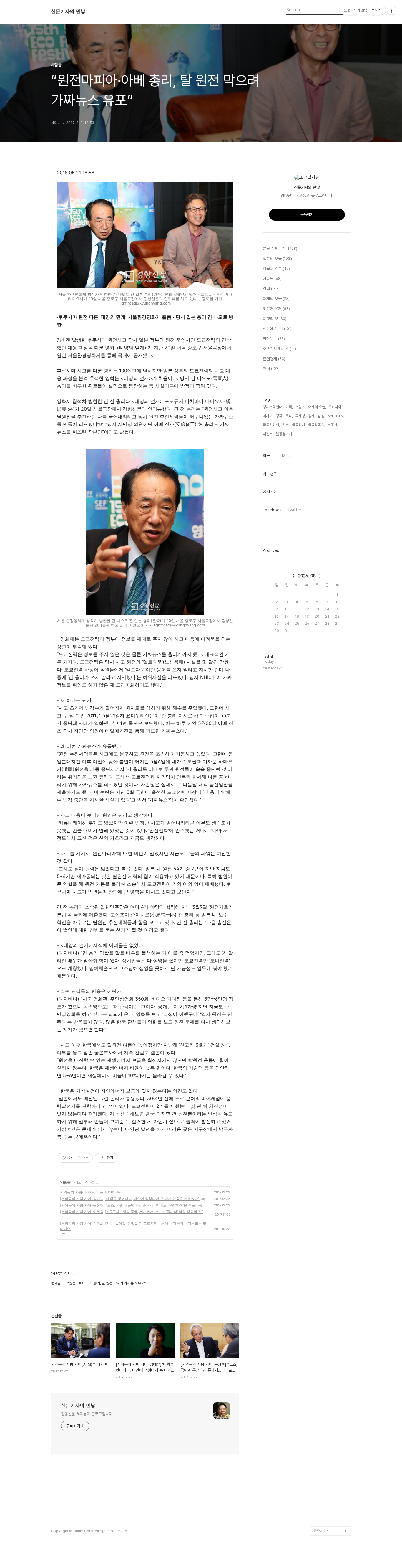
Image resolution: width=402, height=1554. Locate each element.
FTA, (340, 416)
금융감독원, (316, 425)
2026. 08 (307, 575)
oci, (331, 416)
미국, (289, 407)
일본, (286, 425)
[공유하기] (79, 1157)
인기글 (284, 455)
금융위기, (299, 425)
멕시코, (268, 416)
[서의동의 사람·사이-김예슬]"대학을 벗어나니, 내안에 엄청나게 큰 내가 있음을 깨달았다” (130, 1198)
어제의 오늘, (317, 407)
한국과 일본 (276, 268)
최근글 (268, 455)
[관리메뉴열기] (391, 10)
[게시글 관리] (86, 1157)
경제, (311, 416)
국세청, (300, 416)
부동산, (333, 425)
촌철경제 (274, 358)
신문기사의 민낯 (68, 12)
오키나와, (335, 407)
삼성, (321, 416)
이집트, (268, 434)
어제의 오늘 (276, 298)
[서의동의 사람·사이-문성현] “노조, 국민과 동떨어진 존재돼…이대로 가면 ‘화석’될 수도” (128, 1205)
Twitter (294, 509)
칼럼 (271, 288)
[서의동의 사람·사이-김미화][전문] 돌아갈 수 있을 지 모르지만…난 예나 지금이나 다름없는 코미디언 (133, 1226)
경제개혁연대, (273, 407)
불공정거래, (284, 434)
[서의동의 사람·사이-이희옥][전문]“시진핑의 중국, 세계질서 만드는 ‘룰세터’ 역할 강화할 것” (131, 1211)
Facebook (272, 509)
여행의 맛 (274, 318)
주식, (289, 416)
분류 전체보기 (280, 248)
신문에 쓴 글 (277, 328)
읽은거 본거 (276, 308)
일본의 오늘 (278, 258)
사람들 (65, 1182)
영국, (279, 416)
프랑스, (300, 407)
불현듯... (274, 338)
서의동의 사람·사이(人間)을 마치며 (87, 1192)
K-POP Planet (279, 348)
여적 (271, 368)
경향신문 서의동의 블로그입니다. (87, 1413)
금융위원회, (271, 425)
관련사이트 (322, 1531)
